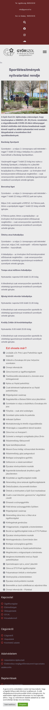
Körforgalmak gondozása (16, 523)
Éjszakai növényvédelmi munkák (20, 466)
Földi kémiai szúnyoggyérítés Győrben (22, 507)
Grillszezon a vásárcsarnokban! (19, 462)
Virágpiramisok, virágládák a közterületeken (24, 527)
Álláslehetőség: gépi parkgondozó (20, 454)
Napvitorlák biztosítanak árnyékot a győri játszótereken (23, 472)
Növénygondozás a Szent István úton (21, 540)
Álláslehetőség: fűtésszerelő (18, 441)
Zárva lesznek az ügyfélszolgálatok (21, 372)
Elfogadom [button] (23, 704)
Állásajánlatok (10, 611)
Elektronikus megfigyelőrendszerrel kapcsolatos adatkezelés (23, 665)
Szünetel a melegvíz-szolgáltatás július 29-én (25, 436)
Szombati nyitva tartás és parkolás (20, 415)
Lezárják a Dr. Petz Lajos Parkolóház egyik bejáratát (24, 354)
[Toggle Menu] (45, 52)
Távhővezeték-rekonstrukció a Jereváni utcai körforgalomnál (25, 377)
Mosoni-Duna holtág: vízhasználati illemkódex (25, 449)
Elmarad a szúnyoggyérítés (17, 502)
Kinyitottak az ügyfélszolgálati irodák (21, 478)
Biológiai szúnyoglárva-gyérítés (19, 458)
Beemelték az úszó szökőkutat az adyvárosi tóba (26, 585)
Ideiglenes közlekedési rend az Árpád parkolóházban (22, 558)
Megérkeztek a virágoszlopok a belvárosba (24, 552)
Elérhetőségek (10, 607)
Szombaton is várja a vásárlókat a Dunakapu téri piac (26, 405)
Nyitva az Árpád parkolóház (17, 383)
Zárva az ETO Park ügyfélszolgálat (20, 568)
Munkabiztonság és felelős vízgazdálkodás (24, 424)
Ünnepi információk (14, 367)
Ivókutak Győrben (13, 419)
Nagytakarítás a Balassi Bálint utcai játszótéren (26, 399)
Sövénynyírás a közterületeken (19, 577)
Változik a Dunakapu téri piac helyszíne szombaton (22, 361)
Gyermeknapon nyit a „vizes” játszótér (22, 564)
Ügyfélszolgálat (10, 604)
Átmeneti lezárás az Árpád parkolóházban (23, 548)
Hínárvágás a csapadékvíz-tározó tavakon (23, 428)
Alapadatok (9, 639)
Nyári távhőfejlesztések (16, 445)
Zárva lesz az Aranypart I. (16, 432)
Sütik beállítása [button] (9, 704)
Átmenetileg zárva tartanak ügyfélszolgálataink (25, 482)
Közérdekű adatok (12, 643)
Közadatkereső (10, 618)
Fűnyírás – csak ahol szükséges (19, 411)
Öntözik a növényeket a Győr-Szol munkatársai (25, 491)
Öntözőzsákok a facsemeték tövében (21, 487)
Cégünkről (8, 636)
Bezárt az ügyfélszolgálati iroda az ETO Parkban (26, 531)
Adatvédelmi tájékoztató (14, 660)
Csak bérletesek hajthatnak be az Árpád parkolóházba (23, 389)
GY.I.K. (7, 615)
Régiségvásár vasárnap (16, 395)
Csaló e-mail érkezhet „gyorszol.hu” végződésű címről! (26, 496)
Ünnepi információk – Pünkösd (19, 590)
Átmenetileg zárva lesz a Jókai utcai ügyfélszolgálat (21, 516)
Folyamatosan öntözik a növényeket (21, 573)
